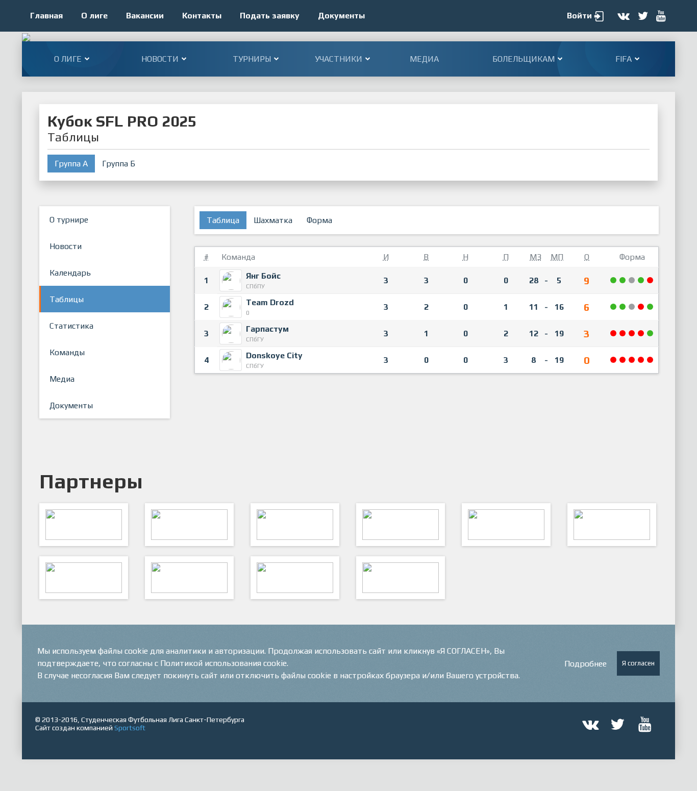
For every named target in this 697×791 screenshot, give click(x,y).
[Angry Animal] (506, 524)
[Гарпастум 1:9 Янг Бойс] (613, 280)
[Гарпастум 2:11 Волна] (632, 333)
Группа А (71, 163)
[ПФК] (400, 524)
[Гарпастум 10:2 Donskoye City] (650, 333)
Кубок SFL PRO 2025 (121, 121)
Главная (46, 15)
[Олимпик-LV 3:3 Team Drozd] (632, 307)
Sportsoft (129, 728)
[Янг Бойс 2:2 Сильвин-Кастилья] (632, 280)
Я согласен (638, 663)
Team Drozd (270, 302)
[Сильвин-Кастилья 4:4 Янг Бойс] (641, 280)
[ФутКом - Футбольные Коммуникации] (400, 577)
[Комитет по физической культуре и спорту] (83, 524)
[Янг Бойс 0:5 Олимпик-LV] (650, 280)
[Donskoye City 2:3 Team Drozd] (613, 307)
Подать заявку (270, 15)
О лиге (94, 15)
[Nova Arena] (295, 524)
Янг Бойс (263, 276)
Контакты (201, 15)
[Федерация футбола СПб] (189, 524)
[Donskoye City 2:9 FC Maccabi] (641, 360)
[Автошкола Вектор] (611, 524)
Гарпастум (267, 329)
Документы (341, 15)
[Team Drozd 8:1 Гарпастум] (623, 307)
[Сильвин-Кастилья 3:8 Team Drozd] (650, 307)
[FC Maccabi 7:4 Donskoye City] (632, 360)
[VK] (295, 577)
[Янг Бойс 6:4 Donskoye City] (623, 280)
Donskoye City (274, 355)
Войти (579, 15)
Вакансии (145, 15)
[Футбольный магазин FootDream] (83, 577)
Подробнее (585, 664)
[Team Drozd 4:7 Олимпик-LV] (641, 307)
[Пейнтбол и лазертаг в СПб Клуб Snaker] (189, 577)
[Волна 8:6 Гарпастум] (641, 333)
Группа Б (118, 163)
